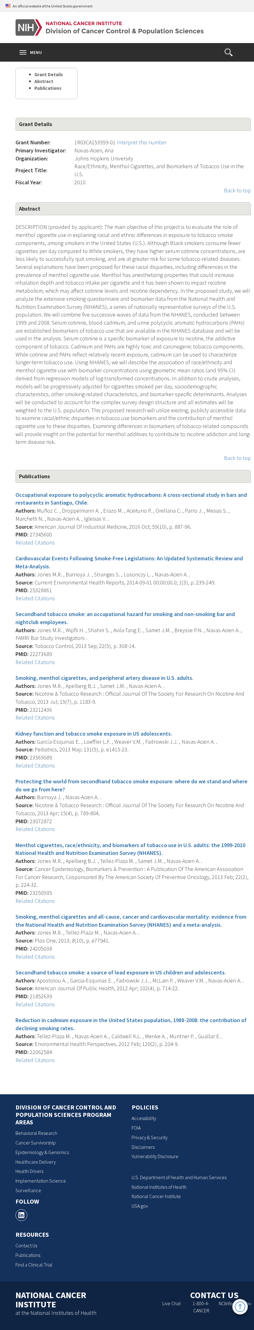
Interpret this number (142, 142)
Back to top (237, 190)
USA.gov (140, 1206)
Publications (47, 88)
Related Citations (35, 542)
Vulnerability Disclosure (155, 1156)
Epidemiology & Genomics (42, 1152)
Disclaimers (143, 1147)
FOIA (136, 1128)
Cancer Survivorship (35, 1143)
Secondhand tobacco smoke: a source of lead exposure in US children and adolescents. (120, 972)
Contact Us (26, 1245)
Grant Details (48, 74)
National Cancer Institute (156, 1196)
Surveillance (28, 1190)
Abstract (43, 81)
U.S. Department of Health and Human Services (179, 1177)
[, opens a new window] (21, 1215)
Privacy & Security (150, 1137)
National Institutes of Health (159, 1187)
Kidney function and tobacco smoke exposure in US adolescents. (93, 733)
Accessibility (144, 1118)
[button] (228, 52)
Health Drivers (29, 1171)
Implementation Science (40, 1181)
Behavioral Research (36, 1133)
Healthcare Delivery (35, 1162)
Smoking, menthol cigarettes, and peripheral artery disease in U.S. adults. (104, 677)
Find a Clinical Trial (33, 1265)
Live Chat (171, 1303)
